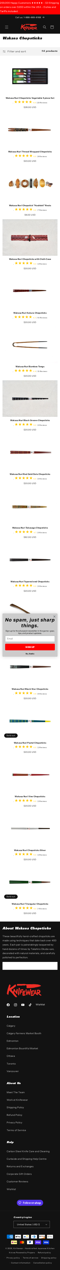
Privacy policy (13, 1258)
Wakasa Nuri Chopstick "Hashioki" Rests (30, 205)
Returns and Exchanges (20, 1166)
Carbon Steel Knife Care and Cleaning (28, 1151)
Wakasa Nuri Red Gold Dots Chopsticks (30, 474)
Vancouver (13, 1071)
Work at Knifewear (17, 1099)
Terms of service (30, 1258)
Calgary (11, 1025)
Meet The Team (16, 1092)
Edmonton (12, 1040)
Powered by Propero (25, 1252)
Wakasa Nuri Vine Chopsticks (30, 796)
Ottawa (11, 1055)
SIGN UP (30, 647)
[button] (6, 27)
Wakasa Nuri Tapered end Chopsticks (29, 581)
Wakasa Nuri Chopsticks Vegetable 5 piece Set (30, 98)
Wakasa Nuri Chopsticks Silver (30, 850)
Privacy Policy (14, 1122)
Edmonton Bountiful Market (22, 1048)
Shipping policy (48, 1258)
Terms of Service (16, 1130)
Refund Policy (14, 1114)
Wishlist (11, 1189)
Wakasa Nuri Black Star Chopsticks (30, 689)
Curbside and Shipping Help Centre (27, 1158)
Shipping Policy (15, 1107)
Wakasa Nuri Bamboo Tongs (30, 366)
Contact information (20, 1263)
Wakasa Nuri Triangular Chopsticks (30, 904)
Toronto (11, 1063)
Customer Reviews (17, 1181)
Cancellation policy (42, 1263)
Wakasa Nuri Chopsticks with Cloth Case (30, 259)
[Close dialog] (54, 616)
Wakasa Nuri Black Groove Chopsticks (30, 420)
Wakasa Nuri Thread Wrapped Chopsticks (30, 151)
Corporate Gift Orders (19, 1173)
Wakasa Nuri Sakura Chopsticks (29, 313)
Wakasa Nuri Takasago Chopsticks (30, 527)
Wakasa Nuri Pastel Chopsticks (30, 743)
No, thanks (30, 654)
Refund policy (44, 1252)
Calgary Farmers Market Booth (24, 1033)
